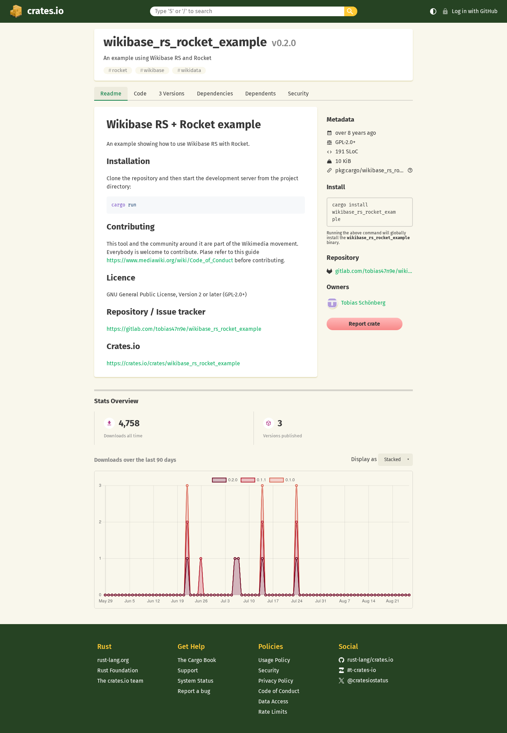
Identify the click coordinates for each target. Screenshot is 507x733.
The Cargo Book (197, 660)
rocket (117, 70)
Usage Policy (274, 660)
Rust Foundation (117, 670)
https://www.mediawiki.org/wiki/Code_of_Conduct (170, 260)
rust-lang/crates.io (366, 659)
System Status (195, 681)
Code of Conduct (278, 691)
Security (298, 93)
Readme (110, 93)
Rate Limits (272, 712)
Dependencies (215, 93)
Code (140, 93)
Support (188, 670)
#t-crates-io (357, 670)
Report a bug (194, 691)
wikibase (152, 70)
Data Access (273, 701)
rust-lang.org (113, 660)
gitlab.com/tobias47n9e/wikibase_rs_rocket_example (374, 271)
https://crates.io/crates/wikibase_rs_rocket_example (173, 363)
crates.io (45, 11)
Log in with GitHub (475, 11)
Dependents (260, 93)
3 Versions (171, 93)
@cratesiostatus (363, 680)
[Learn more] (410, 170)
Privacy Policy (275, 681)
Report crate (364, 323)
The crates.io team (120, 681)
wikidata (189, 70)
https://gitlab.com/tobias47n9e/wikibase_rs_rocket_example (184, 329)
